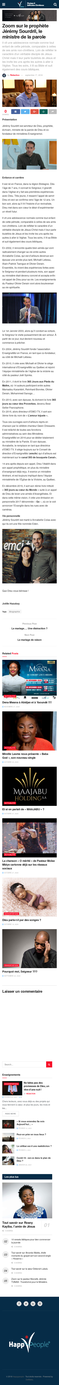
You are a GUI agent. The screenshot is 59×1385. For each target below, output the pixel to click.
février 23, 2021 (11, 1097)
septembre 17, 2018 (34, 75)
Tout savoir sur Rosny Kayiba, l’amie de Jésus (18, 1224)
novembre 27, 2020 (12, 707)
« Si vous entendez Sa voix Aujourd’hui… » (30, 1123)
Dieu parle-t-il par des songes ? (21, 920)
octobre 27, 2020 (11, 814)
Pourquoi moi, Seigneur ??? (19, 971)
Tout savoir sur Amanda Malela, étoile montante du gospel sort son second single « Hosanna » (31, 1255)
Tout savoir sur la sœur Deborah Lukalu (29, 1268)
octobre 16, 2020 (11, 924)
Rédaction (15, 75)
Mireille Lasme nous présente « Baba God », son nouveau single (25, 756)
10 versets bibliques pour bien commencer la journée (30, 1241)
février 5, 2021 (24, 1138)
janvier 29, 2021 (25, 1165)
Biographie (14, 611)
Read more (10, 1113)
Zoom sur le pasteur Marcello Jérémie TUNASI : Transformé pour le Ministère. (29, 1280)
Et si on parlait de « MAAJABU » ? (23, 809)
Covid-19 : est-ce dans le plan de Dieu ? (34, 1159)
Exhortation (11, 913)
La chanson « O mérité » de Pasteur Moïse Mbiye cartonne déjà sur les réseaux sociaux (28, 864)
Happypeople (18, 1376)
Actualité (10, 696)
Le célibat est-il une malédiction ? (34, 1146)
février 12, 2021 (25, 1128)
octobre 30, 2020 (11, 762)
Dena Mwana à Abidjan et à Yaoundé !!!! (27, 702)
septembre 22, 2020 (12, 976)
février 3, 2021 (24, 1150)
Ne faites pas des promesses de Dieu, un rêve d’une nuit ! (36, 1086)
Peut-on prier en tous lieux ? (31, 1134)
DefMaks (29, 1379)
